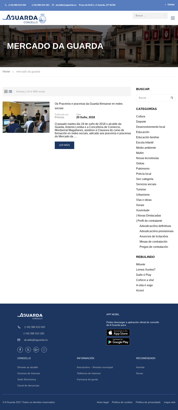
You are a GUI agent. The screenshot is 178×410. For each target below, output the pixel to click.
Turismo (141, 189)
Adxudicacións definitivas (155, 225)
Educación (142, 132)
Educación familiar (147, 137)
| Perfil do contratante (149, 220)
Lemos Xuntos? (145, 269)
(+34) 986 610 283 (40, 5)
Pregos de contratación (154, 246)
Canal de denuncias (28, 385)
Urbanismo (143, 194)
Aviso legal (103, 402)
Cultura (140, 116)
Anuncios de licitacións (154, 236)
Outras (140, 163)
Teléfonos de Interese (89, 373)
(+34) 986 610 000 (17, 5)
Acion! (140, 290)
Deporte (141, 121)
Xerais (140, 205)
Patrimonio (142, 168)
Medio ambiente (146, 147)
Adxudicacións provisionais (156, 231)
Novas (139, 373)
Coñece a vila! (145, 280)
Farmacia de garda (87, 379)
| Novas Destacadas (148, 215)
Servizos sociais (146, 184)
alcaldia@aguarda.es (66, 5)
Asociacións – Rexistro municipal (95, 367)
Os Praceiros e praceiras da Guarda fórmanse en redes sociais (89, 106)
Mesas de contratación (153, 241)
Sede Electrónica (26, 379)
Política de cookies (122, 402)
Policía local (143, 173)
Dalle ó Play (143, 274)
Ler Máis (65, 146)
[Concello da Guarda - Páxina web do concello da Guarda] (24, 18)
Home (6, 71)
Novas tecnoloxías (147, 158)
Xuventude (142, 210)
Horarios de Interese (28, 373)
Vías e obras (144, 199)
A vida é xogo (144, 285)
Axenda (140, 367)
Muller (140, 152)
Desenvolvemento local (150, 126)
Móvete (140, 264)
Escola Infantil (144, 142)
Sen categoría (144, 179)
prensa (59, 117)
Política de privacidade (148, 402)
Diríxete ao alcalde (27, 367)
